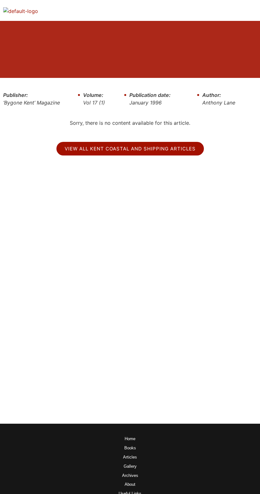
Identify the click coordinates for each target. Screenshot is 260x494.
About (130, 485)
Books (130, 448)
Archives (130, 476)
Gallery (130, 467)
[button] (252, 10)
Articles (130, 457)
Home (130, 439)
